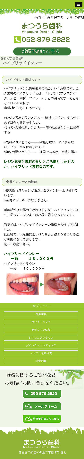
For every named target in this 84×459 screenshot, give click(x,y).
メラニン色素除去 (41, 353)
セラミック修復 (41, 329)
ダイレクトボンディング (41, 345)
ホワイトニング (41, 322)
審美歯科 (41, 314)
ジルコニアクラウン (41, 337)
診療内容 (41, 361)
